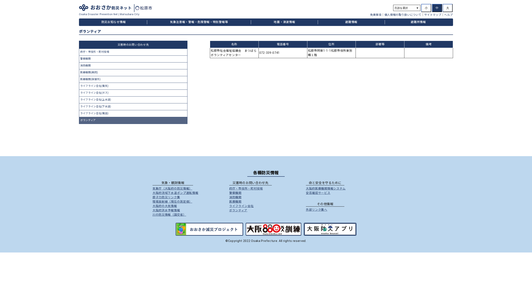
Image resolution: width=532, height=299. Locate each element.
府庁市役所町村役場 (246, 188)
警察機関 (85, 58)
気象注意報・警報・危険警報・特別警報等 (199, 22)
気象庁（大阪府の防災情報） (172, 188)
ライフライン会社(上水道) (95, 99)
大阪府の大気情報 (165, 206)
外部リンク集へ (316, 209)
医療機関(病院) (89, 72)
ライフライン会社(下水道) (95, 106)
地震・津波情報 (284, 22)
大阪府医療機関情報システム (326, 188)
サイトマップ (432, 14)
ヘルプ (448, 14)
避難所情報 (418, 22)
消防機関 (85, 65)
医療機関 (235, 201)
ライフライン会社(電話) (94, 113)
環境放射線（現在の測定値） (172, 201)
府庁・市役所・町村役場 (94, 51)
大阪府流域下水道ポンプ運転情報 (175, 193)
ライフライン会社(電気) (94, 86)
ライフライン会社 (241, 206)
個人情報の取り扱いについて (402, 14)
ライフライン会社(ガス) (94, 92)
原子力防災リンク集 (166, 197)
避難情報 (351, 22)
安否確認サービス (318, 193)
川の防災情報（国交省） (169, 214)
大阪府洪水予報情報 (166, 210)
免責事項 (376, 14)
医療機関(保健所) (90, 79)
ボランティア (88, 120)
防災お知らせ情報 (113, 22)
